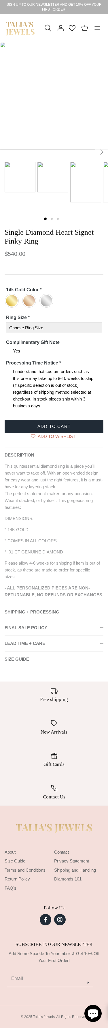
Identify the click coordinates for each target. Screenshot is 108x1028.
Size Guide (15, 860)
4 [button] (66, 158)
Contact (61, 852)
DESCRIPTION (19, 455)
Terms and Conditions (25, 870)
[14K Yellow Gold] (13, 300)
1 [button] (31, 158)
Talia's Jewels (54, 827)
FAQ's (10, 888)
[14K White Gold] (48, 300)
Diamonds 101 (68, 878)
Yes (16, 350)
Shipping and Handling (75, 870)
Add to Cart (54, 426)
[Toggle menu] (97, 28)
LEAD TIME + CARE (25, 643)
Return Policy (17, 878)
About (10, 852)
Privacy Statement (71, 860)
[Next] (101, 152)
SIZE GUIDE (17, 659)
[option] (54, 96)
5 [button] (77, 158)
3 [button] (54, 158)
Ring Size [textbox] (18, 317)
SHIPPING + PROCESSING (32, 611)
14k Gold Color (23, 289)
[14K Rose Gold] (30, 300)
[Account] (59, 28)
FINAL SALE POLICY (26, 627)
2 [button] (43, 158)
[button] (45, 219)
